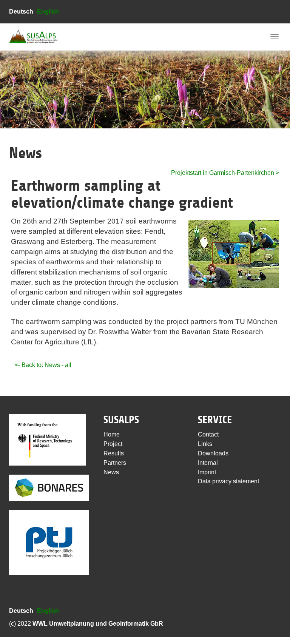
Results (113, 453)
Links (205, 444)
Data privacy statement (228, 481)
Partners (114, 463)
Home (111, 434)
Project (112, 444)
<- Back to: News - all (43, 365)
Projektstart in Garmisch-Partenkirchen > (225, 173)
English (48, 11)
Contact (208, 434)
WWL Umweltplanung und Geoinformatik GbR (97, 623)
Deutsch (21, 11)
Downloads (213, 453)
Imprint (207, 472)
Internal (208, 463)
